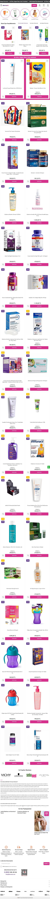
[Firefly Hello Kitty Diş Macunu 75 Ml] (28, 430)
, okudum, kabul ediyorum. (10, 866)
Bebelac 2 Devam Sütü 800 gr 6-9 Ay (12, 88)
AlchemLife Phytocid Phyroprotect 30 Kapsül (37, 380)
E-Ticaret (21, 897)
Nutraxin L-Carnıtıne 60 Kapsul (37, 172)
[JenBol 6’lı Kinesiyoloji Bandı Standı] (3, 513)
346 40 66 (10, 872)
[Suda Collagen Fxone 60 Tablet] (3, 763)
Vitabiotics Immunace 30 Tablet (37, 463)
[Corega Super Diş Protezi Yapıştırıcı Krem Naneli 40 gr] (3, 53)
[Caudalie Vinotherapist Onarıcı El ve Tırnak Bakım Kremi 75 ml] (3, 430)
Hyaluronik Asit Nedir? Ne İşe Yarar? (41, 833)
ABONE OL (46, 863)
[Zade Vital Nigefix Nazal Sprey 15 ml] (3, 264)
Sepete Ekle (10, 53)
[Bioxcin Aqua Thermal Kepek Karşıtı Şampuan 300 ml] (28, 763)
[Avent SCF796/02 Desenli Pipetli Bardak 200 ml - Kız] (3, 680)
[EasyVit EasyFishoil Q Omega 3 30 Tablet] (28, 680)
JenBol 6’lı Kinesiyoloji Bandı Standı (12, 505)
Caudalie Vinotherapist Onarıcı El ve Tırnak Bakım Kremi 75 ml (12, 423)
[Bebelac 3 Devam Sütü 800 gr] (28, 96)
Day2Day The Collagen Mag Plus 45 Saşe (37, 297)
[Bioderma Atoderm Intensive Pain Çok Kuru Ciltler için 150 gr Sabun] (3, 347)
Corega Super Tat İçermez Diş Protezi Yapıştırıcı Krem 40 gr (42, 45)
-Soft (18, 897)
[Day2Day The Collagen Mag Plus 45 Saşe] (28, 306)
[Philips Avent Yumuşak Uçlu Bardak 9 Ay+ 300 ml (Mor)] (28, 638)
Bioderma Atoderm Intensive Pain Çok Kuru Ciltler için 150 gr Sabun (12, 340)
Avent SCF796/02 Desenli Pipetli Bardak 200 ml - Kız (12, 672)
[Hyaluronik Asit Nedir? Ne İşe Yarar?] (41, 821)
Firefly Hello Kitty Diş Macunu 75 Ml (37, 422)
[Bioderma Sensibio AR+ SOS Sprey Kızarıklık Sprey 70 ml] (28, 222)
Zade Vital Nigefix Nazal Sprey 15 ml (12, 256)
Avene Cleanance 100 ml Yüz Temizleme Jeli (12, 547)
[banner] (6, 775)
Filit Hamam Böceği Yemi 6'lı (13, 588)
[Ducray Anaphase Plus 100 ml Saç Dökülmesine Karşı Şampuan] (28, 513)
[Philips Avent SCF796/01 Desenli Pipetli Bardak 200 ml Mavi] (3, 721)
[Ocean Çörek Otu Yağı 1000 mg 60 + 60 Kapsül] (28, 264)
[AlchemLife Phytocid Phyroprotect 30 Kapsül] (28, 389)
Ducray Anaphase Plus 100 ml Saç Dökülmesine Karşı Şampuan (37, 506)
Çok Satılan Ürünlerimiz (44, 23)
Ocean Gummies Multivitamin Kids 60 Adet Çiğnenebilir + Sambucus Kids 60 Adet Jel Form (12, 381)
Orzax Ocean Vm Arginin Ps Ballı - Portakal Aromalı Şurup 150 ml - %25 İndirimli (12, 173)
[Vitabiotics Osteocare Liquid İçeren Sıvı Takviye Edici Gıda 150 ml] (28, 347)
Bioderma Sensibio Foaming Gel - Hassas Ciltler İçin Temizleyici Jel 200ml (37, 714)
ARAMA (34, 5)
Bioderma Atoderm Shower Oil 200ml (12, 214)
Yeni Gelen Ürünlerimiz (34, 23)
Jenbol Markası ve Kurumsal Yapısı (8, 812)
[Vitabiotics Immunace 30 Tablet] (28, 472)
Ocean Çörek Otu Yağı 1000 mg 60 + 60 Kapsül (37, 256)
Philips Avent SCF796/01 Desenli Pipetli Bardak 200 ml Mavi (12, 714)
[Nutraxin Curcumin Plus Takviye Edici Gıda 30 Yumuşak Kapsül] (28, 139)
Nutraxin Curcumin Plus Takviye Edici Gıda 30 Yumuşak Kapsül (37, 132)
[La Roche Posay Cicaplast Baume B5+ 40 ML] (20, 53)
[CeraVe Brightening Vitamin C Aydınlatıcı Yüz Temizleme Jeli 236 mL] (3, 472)
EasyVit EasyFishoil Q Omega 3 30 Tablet (37, 671)
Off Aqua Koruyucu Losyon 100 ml (37, 588)
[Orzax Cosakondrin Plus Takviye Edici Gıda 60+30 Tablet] (3, 306)
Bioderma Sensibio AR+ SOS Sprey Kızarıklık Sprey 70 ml (37, 215)
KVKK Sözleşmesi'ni (6, 866)
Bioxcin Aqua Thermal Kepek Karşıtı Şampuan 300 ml (37, 755)
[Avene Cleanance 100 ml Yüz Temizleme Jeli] (3, 555)
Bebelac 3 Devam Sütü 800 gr (38, 88)
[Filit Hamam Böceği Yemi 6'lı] (3, 597)
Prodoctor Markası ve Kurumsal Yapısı (23, 812)
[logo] (6, 5)
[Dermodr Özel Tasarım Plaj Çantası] (3, 139)
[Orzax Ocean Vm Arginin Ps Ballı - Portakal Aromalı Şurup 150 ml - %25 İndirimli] (3, 181)
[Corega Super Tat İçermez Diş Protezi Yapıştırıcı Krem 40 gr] (37, 53)
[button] (1, 79)
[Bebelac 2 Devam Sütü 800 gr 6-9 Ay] (3, 96)
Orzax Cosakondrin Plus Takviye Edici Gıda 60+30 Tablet (12, 298)
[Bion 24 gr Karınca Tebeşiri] (28, 555)
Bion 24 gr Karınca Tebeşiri (37, 547)
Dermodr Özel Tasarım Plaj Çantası (12, 131)
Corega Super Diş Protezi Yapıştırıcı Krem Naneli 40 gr (8, 45)
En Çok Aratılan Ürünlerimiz (23, 23)
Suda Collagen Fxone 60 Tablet (12, 754)
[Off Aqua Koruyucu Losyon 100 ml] (28, 597)
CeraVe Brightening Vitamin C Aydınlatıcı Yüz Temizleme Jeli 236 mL (12, 464)
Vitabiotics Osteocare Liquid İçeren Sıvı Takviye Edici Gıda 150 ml (37, 340)
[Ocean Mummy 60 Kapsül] (3, 638)
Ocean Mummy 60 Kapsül (12, 630)
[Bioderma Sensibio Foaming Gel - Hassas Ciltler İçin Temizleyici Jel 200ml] (28, 721)
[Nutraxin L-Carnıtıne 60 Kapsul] (28, 181)
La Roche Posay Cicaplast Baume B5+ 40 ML (25, 45)
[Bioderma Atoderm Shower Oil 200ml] (3, 222)
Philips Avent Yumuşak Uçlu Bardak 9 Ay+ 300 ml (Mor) (37, 631)
